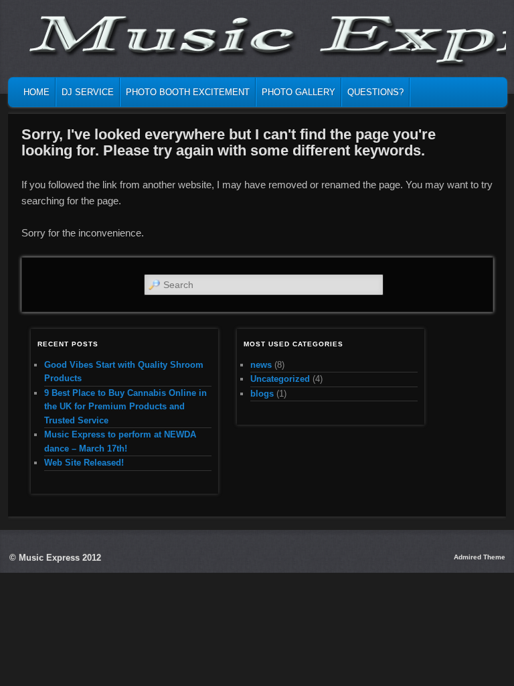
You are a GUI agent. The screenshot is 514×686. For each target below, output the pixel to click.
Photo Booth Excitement (188, 92)
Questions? (375, 92)
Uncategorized (280, 379)
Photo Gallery (298, 92)
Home (36, 92)
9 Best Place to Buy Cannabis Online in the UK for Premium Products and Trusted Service (125, 406)
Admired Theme (479, 557)
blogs (262, 394)
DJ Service (88, 92)
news (261, 365)
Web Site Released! (84, 463)
